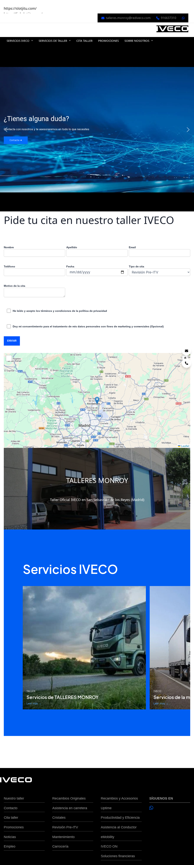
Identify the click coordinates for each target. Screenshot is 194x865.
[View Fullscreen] (9, 358)
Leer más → (34, 703)
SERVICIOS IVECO (18, 41)
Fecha (70, 266)
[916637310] (186, 363)
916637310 (168, 18)
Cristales (59, 817)
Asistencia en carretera (69, 808)
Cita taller (11, 817)
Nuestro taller (14, 798)
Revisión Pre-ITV (65, 827)
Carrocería (60, 846)
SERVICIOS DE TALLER (53, 41)
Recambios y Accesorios (119, 798)
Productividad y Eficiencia (120, 817)
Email (132, 247)
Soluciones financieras (118, 856)
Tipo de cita (136, 266)
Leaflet (184, 446)
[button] (31, 40)
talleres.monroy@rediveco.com (128, 18)
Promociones (14, 827)
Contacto (10, 808)
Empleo (9, 846)
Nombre (9, 247)
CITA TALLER (84, 41)
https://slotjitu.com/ (20, 8)
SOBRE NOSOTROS (136, 41)
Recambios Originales (69, 798)
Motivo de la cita (14, 285)
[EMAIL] (186, 350)
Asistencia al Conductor (119, 827)
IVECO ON (109, 846)
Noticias (10, 837)
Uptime (106, 808)
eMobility (107, 837)
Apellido (71, 247)
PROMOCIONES (108, 41)
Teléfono (9, 266)
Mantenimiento (63, 837)
